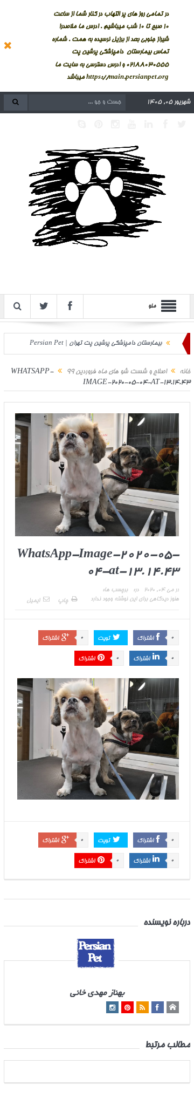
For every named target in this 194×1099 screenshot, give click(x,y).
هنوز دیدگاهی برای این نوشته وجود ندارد (135, 599)
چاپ (63, 601)
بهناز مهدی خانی (97, 993)
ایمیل (33, 601)
